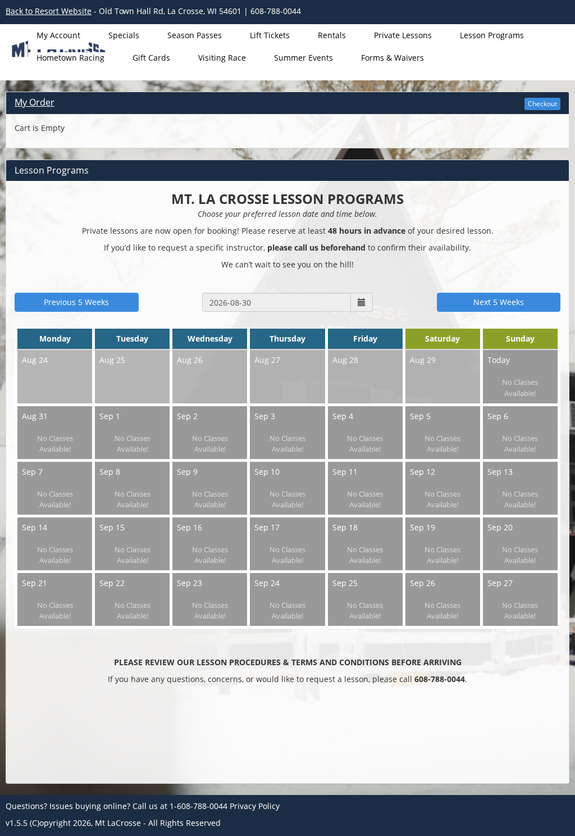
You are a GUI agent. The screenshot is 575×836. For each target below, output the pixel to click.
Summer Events (303, 57)
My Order (34, 102)
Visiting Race (222, 57)
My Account (58, 35)
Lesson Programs (492, 35)
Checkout (542, 103)
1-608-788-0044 (198, 806)
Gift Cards (151, 57)
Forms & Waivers (392, 57)
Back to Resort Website (49, 11)
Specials (123, 35)
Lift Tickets (270, 35)
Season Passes (194, 35)
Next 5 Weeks (498, 302)
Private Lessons (403, 35)
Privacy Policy (255, 806)
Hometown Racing (70, 57)
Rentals (332, 35)
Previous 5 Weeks (76, 302)
